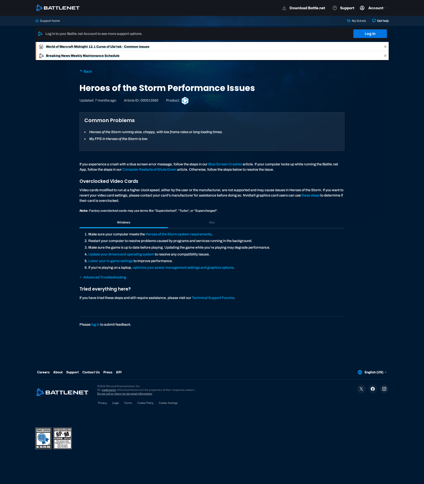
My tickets (358, 21)
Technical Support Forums (213, 298)
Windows (123, 222)
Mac (212, 222)
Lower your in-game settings (110, 261)
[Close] (385, 46)
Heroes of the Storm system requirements (179, 234)
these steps (310, 195)
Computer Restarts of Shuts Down (149, 169)
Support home (49, 21)
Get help (382, 21)
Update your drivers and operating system (121, 254)
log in (95, 324)
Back (87, 71)
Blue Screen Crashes (225, 164)
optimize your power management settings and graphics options (183, 267)
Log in (370, 33)
